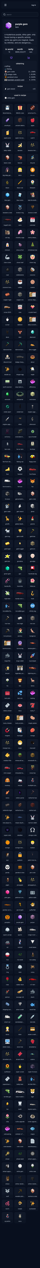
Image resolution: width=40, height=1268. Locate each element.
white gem (11, 98)
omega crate (11, 74)
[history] (29, 57)
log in (34, 5)
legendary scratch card (15, 80)
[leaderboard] (11, 57)
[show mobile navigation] (5, 5)
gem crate (11, 72)
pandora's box (12, 77)
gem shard (11, 89)
